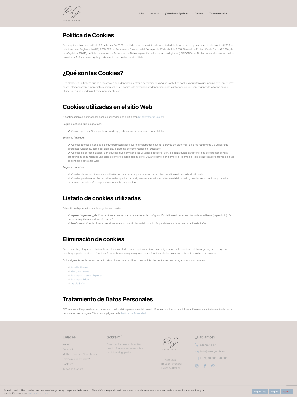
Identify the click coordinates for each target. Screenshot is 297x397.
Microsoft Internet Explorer (86, 275)
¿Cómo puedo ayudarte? (177, 13)
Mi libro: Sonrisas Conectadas (80, 354)
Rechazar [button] (287, 392)
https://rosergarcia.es (150, 116)
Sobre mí (154, 13)
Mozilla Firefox (79, 267)
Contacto (199, 13)
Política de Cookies (170, 368)
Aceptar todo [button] (260, 392)
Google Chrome (80, 271)
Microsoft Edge (80, 279)
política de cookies (38, 393)
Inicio (141, 13)
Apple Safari (78, 283)
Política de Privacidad (133, 313)
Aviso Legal (170, 360)
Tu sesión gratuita (218, 13)
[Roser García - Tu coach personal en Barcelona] (72, 13)
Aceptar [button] (274, 392)
